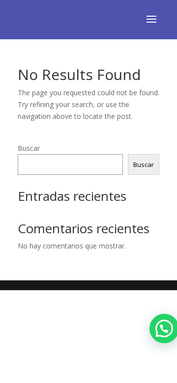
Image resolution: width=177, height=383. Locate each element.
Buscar (29, 148)
